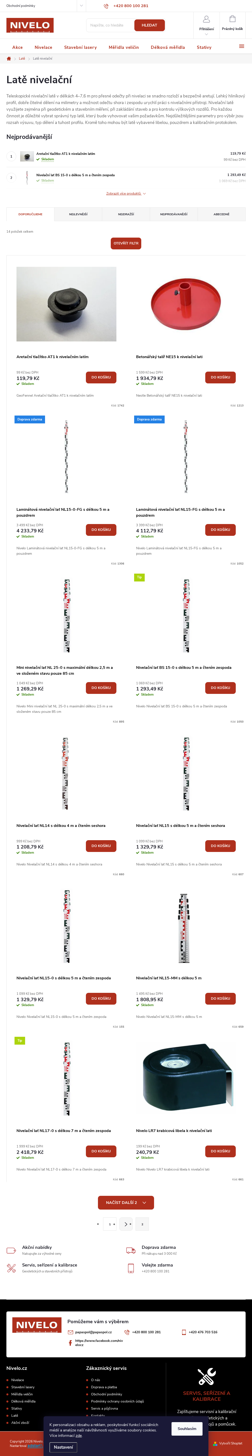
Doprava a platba (104, 1387)
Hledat (149, 25)
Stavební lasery (22, 1387)
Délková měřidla (23, 1401)
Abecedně (221, 214)
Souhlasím (187, 1428)
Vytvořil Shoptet (230, 1443)
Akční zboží (20, 1423)
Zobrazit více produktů (124, 194)
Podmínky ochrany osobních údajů (117, 1401)
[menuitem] (17, 47)
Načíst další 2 (122, 1202)
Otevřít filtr (126, 243)
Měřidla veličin (22, 1394)
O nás (95, 1380)
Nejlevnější (78, 214)
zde (79, 1435)
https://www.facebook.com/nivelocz (99, 1342)
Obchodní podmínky (20, 6)
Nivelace (17, 1380)
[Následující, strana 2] (126, 1224)
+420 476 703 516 (203, 1332)
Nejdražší (126, 214)
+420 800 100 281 (146, 1332)
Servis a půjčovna (104, 1409)
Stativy (16, 1409)
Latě (14, 1416)
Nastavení (63, 1447)
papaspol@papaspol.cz (93, 1332)
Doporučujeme (30, 214)
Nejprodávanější (173, 214)
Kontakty (98, 1416)
